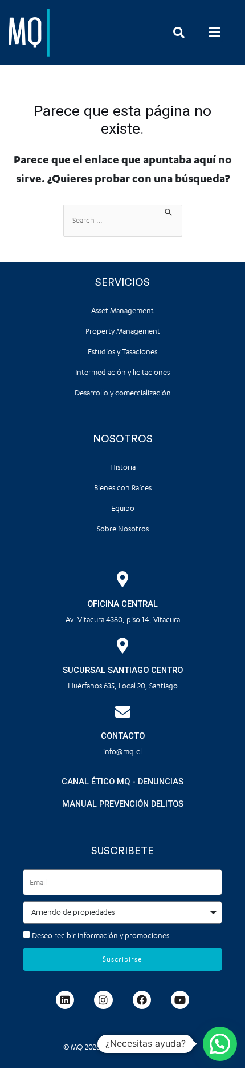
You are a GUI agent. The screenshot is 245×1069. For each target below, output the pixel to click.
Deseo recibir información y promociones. (102, 935)
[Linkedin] (65, 1000)
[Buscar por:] (122, 221)
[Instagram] (103, 1000)
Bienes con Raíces (123, 487)
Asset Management (122, 310)
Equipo (122, 508)
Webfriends (162, 1047)
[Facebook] (142, 1000)
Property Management (122, 331)
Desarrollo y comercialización (123, 393)
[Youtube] (180, 1000)
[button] (214, 32)
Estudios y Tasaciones (122, 351)
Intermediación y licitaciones (122, 372)
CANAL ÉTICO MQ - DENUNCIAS (122, 781)
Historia (123, 467)
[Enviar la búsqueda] (169, 211)
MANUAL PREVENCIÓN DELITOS (122, 804)
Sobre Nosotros (123, 529)
